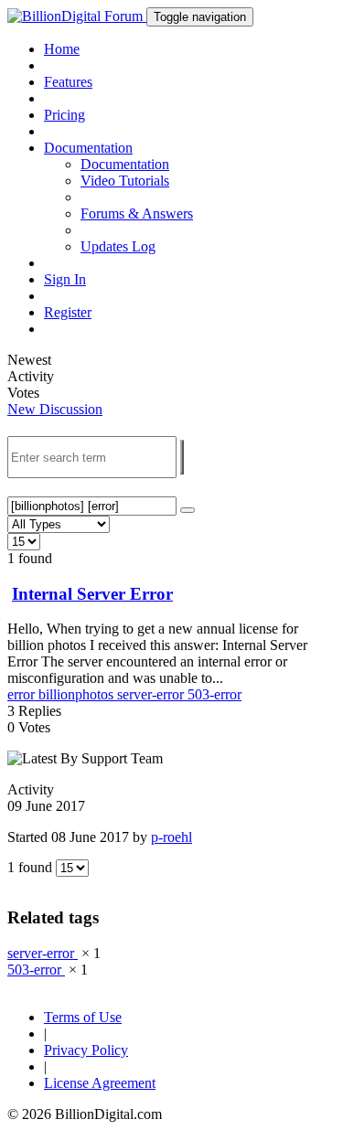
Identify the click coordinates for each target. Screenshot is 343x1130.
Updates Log (117, 246)
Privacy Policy (86, 1050)
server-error (152, 694)
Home (62, 49)
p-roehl (171, 837)
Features (68, 82)
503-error (214, 694)
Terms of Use (83, 1017)
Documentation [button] (88, 147)
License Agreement (99, 1083)
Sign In (65, 279)
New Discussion (54, 409)
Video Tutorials (124, 180)
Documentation (124, 164)
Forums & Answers (136, 213)
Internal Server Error (92, 593)
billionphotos (77, 694)
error (22, 694)
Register (67, 312)
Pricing (64, 115)
